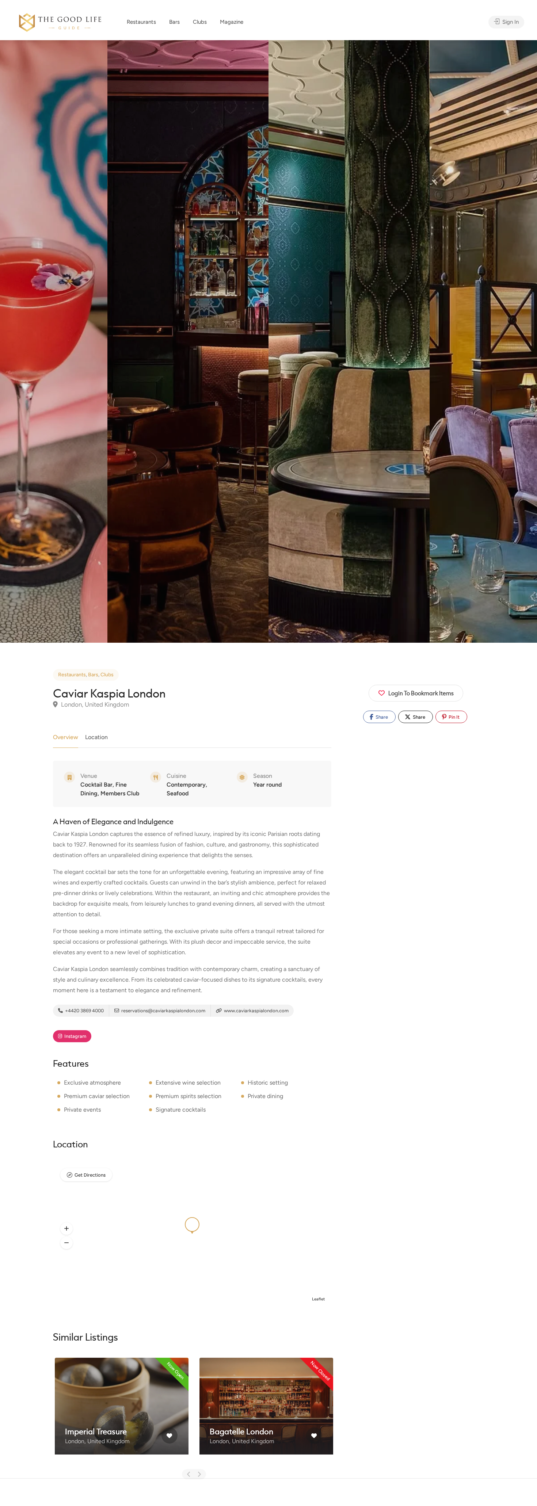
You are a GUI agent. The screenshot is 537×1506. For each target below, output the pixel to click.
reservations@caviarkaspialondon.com (162, 1010)
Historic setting (268, 1082)
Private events (82, 1109)
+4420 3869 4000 (84, 1010)
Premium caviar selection (97, 1096)
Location (96, 737)
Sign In (510, 22)
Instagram (74, 1036)
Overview (65, 737)
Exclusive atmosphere (92, 1082)
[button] (66, 1228)
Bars (174, 22)
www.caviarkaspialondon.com (256, 1010)
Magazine (231, 22)
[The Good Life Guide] (60, 21)
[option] (349, 341)
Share (381, 717)
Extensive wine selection (188, 1082)
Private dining (265, 1096)
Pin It (454, 717)
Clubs (200, 22)
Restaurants (141, 22)
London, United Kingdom (94, 704)
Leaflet (318, 1299)
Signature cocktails (181, 1109)
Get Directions (90, 1175)
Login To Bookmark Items (421, 693)
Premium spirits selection (188, 1096)
